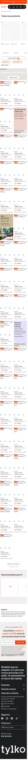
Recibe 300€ (20, 642)
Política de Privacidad (10, 655)
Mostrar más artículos (13, 564)
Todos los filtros (13, 58)
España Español (8, 727)
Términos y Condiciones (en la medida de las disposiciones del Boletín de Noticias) (12, 654)
